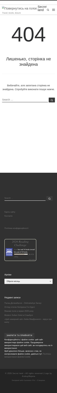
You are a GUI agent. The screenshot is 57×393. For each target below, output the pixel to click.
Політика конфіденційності (16, 228)
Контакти (8, 216)
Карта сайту (9, 212)
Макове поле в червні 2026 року (18, 311)
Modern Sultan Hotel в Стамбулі (18, 315)
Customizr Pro (29, 380)
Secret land (17, 373)
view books (32, 259)
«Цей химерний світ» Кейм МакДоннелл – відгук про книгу (28, 320)
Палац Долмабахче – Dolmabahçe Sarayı (23, 303)
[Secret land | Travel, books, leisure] (19, 8)
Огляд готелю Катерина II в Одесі (19, 307)
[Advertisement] (28, 143)
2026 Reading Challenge (20, 243)
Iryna (15, 249)
